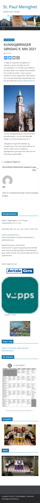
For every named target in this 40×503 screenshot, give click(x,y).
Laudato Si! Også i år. (12, 162)
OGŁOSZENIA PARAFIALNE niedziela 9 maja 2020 (19, 168)
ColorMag (5, 499)
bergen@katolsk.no (13, 235)
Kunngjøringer (9, 40)
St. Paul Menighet (20, 7)
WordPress (15, 499)
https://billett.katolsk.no (27, 81)
